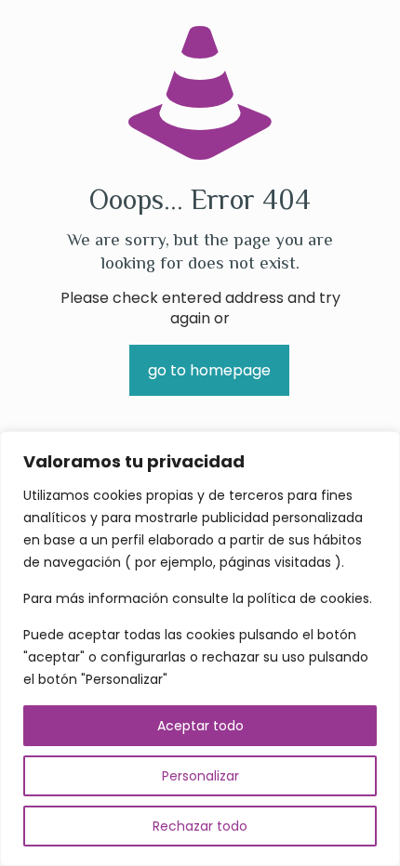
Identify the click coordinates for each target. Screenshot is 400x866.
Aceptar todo (200, 725)
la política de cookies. (302, 598)
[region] (200, 648)
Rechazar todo (200, 826)
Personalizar (200, 776)
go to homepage (209, 370)
